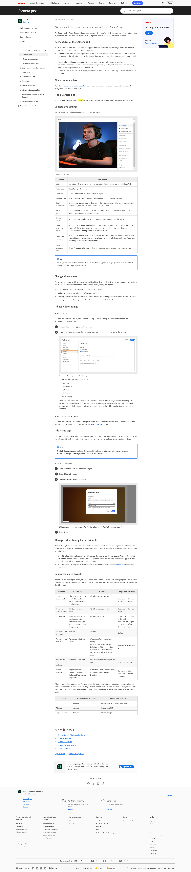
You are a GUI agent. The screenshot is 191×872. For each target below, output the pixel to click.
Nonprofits (72, 824)
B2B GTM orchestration (49, 835)
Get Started (26, 801)
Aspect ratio (95, 424)
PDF (17, 835)
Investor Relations (154, 839)
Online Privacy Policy (76, 754)
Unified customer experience (50, 829)
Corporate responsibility (156, 836)
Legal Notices (60, 754)
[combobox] (146, 11)
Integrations (78, 3)
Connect (26, 19)
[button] (163, 3)
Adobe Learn (99, 830)
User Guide (26, 804)
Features (66, 3)
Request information (128, 821)
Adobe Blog (153, 853)
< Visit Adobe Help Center (30, 794)
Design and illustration (22, 829)
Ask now (70, 809)
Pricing (101, 3)
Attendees (119, 565)
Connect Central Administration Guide (71, 735)
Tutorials (25, 807)
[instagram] (37, 868)
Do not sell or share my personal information (147, 868)
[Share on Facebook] (88, 784)
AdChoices (172, 868)
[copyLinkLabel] (102, 784)
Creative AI (19, 823)
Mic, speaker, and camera (67, 745)
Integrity (152, 848)
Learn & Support (27, 799)
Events (151, 830)
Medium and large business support (106, 833)
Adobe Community (101, 827)
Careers (152, 827)
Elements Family (20, 841)
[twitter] (41, 868)
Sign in (170, 3)
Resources (112, 3)
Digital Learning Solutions (36, 3)
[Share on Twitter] (93, 784)
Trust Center (153, 845)
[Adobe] (21, 3)
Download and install (102, 824)
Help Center (99, 821)
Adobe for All (153, 850)
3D (16, 838)
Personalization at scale (49, 823)
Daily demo (124, 3)
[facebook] (33, 868)
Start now (109, 809)
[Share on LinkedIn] (98, 784)
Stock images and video (22, 844)
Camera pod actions (65, 742)
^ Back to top (169, 795)
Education (72, 821)
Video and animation (21, 832)
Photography (19, 826)
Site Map (163, 868)
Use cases (91, 3)
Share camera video (65, 738)
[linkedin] (45, 868)
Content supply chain (48, 826)
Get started (137, 3)
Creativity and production (49, 832)
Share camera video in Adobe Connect (75, 86)
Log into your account (155, 821)
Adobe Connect (54, 3)
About (151, 824)
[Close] (127, 867)
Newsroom (153, 833)
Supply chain (153, 842)
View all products (20, 847)
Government (72, 827)
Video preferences (64, 748)
